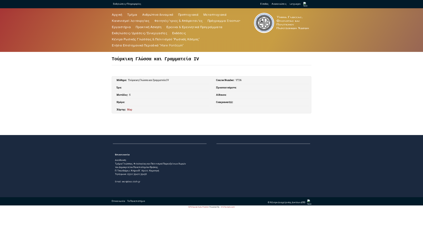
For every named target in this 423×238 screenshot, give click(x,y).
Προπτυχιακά (188, 14)
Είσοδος (264, 4)
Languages (295, 4)
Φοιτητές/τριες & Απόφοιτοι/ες (178, 20)
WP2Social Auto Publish (198, 207)
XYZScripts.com (228, 207)
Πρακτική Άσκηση (148, 27)
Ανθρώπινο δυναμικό (157, 14)
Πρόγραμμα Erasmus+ (224, 20)
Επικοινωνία (118, 201)
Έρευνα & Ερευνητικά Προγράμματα (194, 27)
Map (129, 109)
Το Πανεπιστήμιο (136, 201)
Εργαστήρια (121, 27)
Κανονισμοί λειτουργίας (130, 20)
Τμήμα (132, 14)
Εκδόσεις (179, 33)
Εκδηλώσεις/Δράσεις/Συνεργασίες (139, 33)
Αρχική (117, 14)
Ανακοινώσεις (279, 4)
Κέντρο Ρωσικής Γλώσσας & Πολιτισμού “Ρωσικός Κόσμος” (156, 39)
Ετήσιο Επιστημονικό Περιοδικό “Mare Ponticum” (148, 45)
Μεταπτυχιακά (215, 14)
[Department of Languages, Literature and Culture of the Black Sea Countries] (281, 33)
